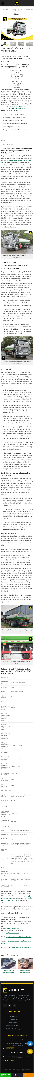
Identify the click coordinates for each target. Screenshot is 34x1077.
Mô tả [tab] (3, 140)
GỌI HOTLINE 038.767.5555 (17, 106)
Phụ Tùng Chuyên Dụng (13, 1029)
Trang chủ (4, 9)
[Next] (29, 28)
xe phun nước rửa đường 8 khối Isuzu (8, 971)
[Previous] (4, 28)
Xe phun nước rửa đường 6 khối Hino (25, 971)
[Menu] (2, 3)
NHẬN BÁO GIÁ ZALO (17, 108)
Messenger (29, 1075)
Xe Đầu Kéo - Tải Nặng (12, 1025)
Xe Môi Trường (14, 9)
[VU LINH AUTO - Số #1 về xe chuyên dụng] (17, 3)
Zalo (18, 1075)
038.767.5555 (6, 1075)
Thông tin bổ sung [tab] (7, 144)
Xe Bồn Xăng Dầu (13, 1016)
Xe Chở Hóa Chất (13, 1019)
